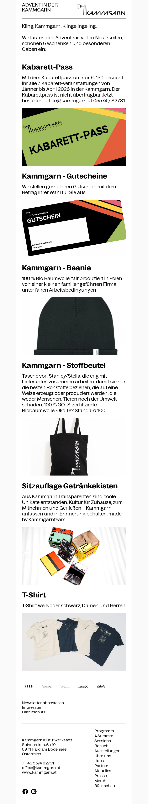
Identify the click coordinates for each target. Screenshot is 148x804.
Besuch (101, 746)
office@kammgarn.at (41, 767)
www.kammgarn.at (39, 772)
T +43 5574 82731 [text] (38, 763)
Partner (101, 765)
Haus (99, 761)
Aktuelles (102, 770)
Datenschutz (33, 712)
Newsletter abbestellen (43, 703)
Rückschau (104, 785)
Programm (104, 731)
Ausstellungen (107, 751)
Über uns (102, 756)
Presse (100, 775)
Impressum (32, 707)
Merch (100, 780)
